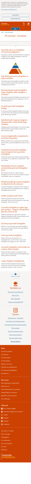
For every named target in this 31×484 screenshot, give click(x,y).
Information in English (7, 431)
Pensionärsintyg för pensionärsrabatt (15, 325)
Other (9, 32)
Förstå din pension (6, 351)
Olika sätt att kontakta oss (15, 292)
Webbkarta (4, 449)
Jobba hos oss (5, 386)
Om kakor (3, 446)
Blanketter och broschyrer (9, 396)
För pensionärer (6, 358)
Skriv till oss (15, 295)
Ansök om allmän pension (15, 331)
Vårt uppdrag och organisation (10, 383)
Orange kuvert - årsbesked (15, 318)
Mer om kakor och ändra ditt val (9, 9)
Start (2, 32)
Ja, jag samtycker (15, 15)
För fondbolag (5, 399)
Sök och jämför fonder (15, 338)
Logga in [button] (15, 29)
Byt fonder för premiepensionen (15, 321)
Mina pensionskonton (15, 335)
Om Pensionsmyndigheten (9, 370)
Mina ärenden (15, 328)
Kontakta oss (5, 373)
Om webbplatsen (5, 440)
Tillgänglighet (5, 437)
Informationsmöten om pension (10, 389)
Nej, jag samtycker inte (15, 18)
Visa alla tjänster (15, 341)
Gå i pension (5, 354)
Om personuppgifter (6, 443)
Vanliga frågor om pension (9, 392)
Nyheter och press (6, 364)
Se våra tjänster (5, 361)
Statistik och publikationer (9, 367)
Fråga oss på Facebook (18, 302)
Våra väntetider (15, 299)
